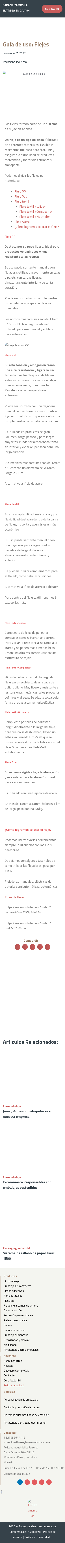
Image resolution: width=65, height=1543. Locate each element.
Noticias (8, 1366)
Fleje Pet (20, 196)
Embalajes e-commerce (17, 1286)
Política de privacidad (38, 1537)
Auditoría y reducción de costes (22, 1407)
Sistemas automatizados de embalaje (26, 1415)
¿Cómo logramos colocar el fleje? (36, 226)
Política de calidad (14, 1385)
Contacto (9, 1375)
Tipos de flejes (15, 897)
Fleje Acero (22, 221)
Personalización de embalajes (21, 1399)
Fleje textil (21, 201)
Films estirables (13, 1296)
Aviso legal (34, 1531)
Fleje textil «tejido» (32, 206)
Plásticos (9, 1301)
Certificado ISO (12, 1380)
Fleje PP (20, 191)
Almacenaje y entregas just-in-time (25, 1423)
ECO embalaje (12, 1281)
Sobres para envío (14, 1330)
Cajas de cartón (13, 1310)
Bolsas (8, 1325)
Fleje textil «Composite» (36, 211)
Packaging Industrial (15, 62)
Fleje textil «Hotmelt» (34, 216)
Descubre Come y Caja (16, 1370)
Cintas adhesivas (14, 1291)
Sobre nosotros (13, 1361)
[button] (56, 23)
